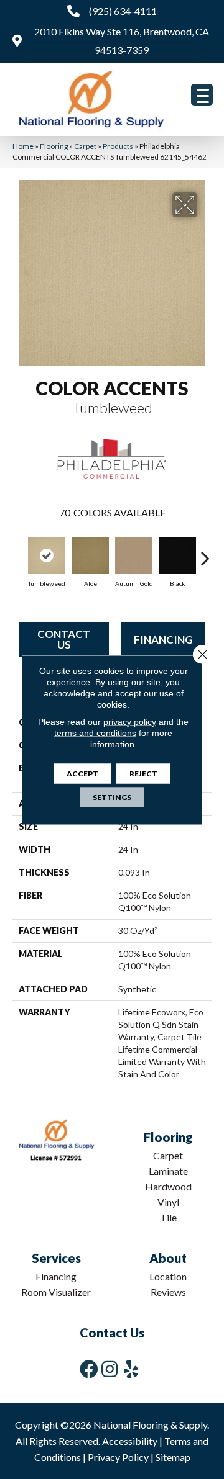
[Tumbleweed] (46, 555)
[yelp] (131, 1368)
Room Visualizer (56, 1292)
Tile (168, 1217)
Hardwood (168, 1186)
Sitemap (173, 1457)
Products (118, 146)
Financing (163, 639)
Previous (18, 552)
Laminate (168, 1171)
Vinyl (168, 1202)
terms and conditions (95, 732)
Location (168, 1276)
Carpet (85, 146)
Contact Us (63, 639)
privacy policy (129, 721)
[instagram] (109, 1368)
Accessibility (129, 1441)
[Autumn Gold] (134, 555)
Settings (112, 796)
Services (56, 1258)
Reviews (168, 1292)
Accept (82, 773)
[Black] (177, 555)
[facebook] (89, 1368)
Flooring (54, 146)
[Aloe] (90, 555)
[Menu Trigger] (202, 95)
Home (23, 146)
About (168, 1258)
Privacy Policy (118, 1457)
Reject (143, 773)
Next (205, 552)
